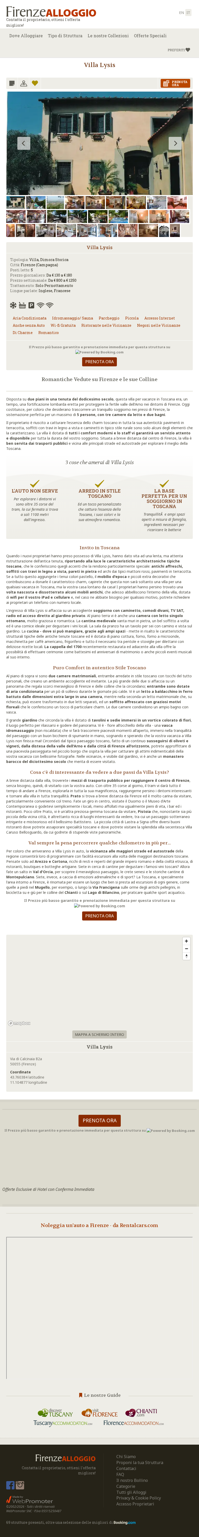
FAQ (120, 1474)
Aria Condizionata (29, 318)
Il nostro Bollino (132, 1480)
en (181, 12)
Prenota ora (99, 362)
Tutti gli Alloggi (131, 1492)
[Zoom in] (186, 941)
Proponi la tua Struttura (139, 1462)
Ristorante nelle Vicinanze (106, 325)
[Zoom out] (186, 948)
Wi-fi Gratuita (63, 325)
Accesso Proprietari (135, 1504)
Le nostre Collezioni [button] (108, 35)
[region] (99, 981)
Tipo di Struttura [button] (65, 35)
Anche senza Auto (29, 325)
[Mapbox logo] (19, 1023)
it (188, 12)
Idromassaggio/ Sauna (72, 318)
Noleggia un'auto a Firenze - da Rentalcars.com (99, 1225)
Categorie (125, 1486)
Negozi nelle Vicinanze (158, 325)
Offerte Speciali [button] (150, 35)
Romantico (48, 332)
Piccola (132, 318)
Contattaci (126, 1468)
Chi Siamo (126, 1456)
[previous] (23, 143)
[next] (175, 143)
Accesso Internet (159, 318)
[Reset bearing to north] (186, 956)
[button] (179, 50)
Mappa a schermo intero (99, 1034)
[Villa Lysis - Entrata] (99, 156)
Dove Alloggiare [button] (26, 35)
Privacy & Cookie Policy (138, 1498)
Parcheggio (109, 318)
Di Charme (23, 332)
